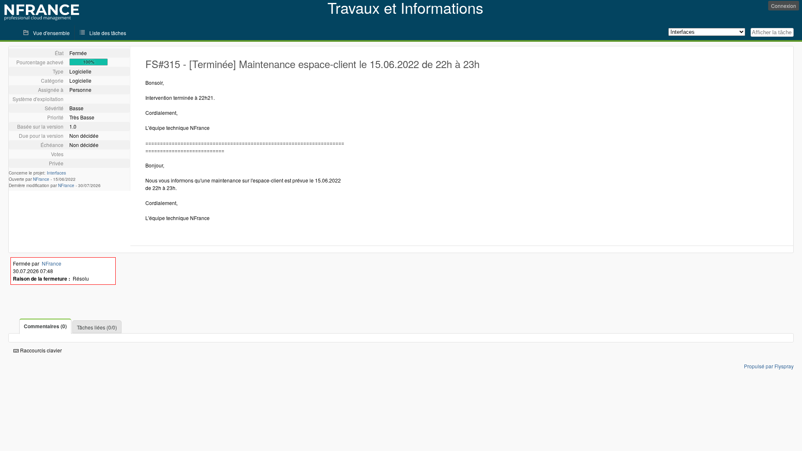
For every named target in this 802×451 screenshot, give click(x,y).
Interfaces (56, 173)
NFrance (41, 179)
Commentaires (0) (45, 326)
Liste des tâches (107, 32)
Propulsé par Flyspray (769, 366)
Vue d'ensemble (51, 32)
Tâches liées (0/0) (97, 327)
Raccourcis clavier (40, 350)
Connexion (783, 5)
